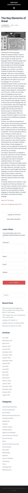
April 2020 (5, 375)
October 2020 (6, 358)
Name (5, 256)
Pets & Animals (6, 447)
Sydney (14, 490)
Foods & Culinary (7, 427)
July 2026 (5, 338)
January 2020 (6, 383)
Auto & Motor (6, 412)
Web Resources (5, 26)
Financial (4, 424)
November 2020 (7, 355)
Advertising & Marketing (9, 407)
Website (5, 272)
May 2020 (5, 372)
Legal (4, 441)
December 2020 (7, 352)
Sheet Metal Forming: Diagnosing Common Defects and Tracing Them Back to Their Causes (13, 310)
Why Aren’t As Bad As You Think (11, 326)
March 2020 (5, 378)
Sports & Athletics (7, 458)
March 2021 (5, 343)
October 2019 (6, 392)
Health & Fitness (7, 430)
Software (5, 455)
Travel (4, 464)
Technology (5, 461)
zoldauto (6, 25)
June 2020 (5, 369)
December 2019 (7, 386)
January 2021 (6, 349)
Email (5, 264)
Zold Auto (14, 2)
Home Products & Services (10, 435)
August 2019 (6, 395)
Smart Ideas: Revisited (13, 219)
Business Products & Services (11, 415)
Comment (6, 242)
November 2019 (7, 389)
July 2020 (5, 366)
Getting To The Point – (14, 214)
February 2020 (6, 380)
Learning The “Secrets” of (9, 320)
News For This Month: (7, 200)
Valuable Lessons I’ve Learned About (13, 323)
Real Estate (5, 450)
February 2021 (6, 346)
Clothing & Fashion (7, 418)
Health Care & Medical (8, 432)
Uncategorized (6, 467)
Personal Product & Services (10, 444)
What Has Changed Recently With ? (11, 204)
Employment (6, 421)
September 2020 (7, 360)
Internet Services (7, 438)
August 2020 (6, 363)
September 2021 (7, 340)
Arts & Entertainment (8, 409)
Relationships (6, 452)
